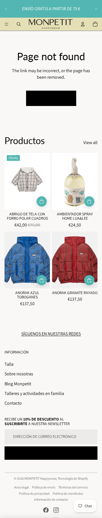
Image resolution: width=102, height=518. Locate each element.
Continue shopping (51, 98)
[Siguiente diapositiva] (96, 9)
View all (90, 142)
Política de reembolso (68, 493)
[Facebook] (45, 510)
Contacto (13, 403)
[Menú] (6, 24)
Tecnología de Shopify (73, 478)
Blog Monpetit (18, 384)
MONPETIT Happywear (40, 478)
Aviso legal (21, 487)
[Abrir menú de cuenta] (82, 24)
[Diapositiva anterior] (6, 9)
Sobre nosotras (19, 374)
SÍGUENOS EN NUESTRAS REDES (51, 334)
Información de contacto (51, 499)
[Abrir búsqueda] (18, 24)
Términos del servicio (73, 487)
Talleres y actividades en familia (34, 393)
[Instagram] (56, 510)
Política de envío (43, 487)
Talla (9, 364)
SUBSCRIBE (51, 452)
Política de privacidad (34, 493)
